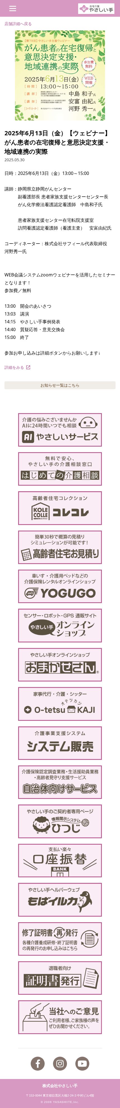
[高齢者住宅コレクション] (60, 508)
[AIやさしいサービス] (60, 430)
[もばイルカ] (60, 899)
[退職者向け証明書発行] (60, 978)
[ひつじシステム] (60, 821)
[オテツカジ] (60, 704)
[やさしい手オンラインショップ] (60, 625)
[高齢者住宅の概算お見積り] (60, 547)
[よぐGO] (60, 586)
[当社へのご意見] (60, 1017)
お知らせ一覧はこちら (60, 385)
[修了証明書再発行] (60, 939)
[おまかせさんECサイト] (60, 664)
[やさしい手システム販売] (60, 743)
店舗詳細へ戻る (18, 23)
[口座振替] (60, 860)
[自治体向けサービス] (60, 782)
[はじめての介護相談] (60, 469)
